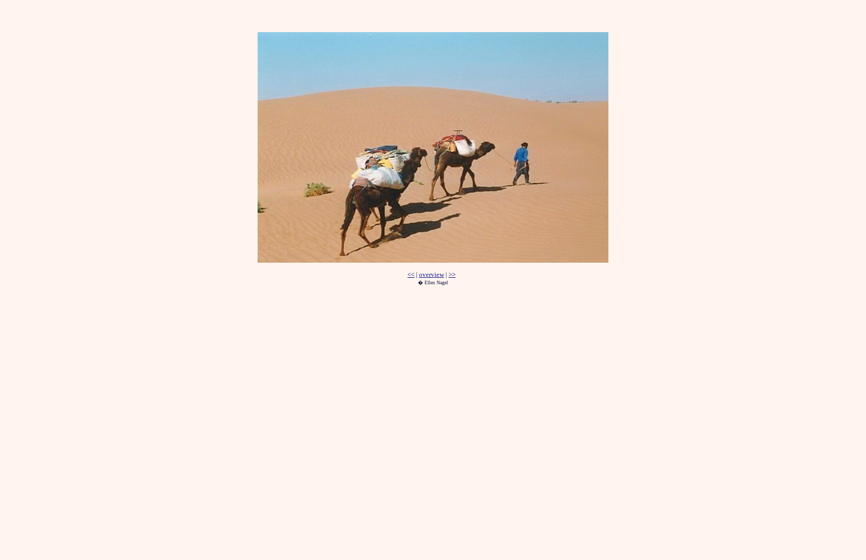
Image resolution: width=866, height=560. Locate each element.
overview (431, 274)
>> (452, 274)
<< (410, 274)
